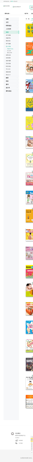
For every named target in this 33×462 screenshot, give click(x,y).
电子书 (26, 13)
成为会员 (15, 1)
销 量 (27, 18)
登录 (12, 1)
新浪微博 (21, 440)
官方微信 (21, 443)
